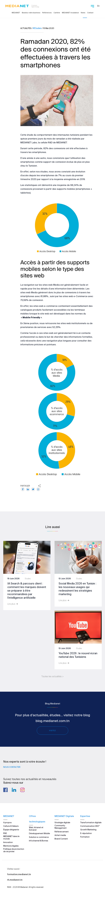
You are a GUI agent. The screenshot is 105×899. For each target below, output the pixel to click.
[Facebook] (23, 489)
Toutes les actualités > (52, 676)
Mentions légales (11, 846)
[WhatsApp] (38, 489)
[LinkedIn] (28, 489)
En (98, 6)
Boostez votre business (31, 13)
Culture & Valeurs (11, 826)
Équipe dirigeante (11, 830)
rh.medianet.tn (14, 880)
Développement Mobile (39, 833)
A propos (7, 822)
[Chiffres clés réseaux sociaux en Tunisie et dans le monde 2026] (78, 557)
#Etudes (37, 28)
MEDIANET (16, 13)
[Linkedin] (14, 790)
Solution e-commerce (39, 837)
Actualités (25, 28)
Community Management (61, 826)
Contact (90, 13)
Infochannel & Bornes (38, 841)
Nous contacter (11, 767)
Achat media (60, 835)
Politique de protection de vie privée (13, 850)
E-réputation (86, 833)
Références (47, 13)
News (83, 13)
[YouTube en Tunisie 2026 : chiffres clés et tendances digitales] (78, 627)
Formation (85, 837)
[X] (33, 489)
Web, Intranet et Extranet (36, 828)
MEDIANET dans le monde (11, 837)
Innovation (8, 842)
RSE (5, 833)
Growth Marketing (88, 830)
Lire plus (11, 604)
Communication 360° (90, 826)
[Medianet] (22, 5)
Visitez (52, 730)
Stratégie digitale (62, 822)
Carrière (57, 13)
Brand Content (61, 839)
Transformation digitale (90, 822)
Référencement (62, 832)
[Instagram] (22, 790)
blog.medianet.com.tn (53, 721)
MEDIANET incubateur (70, 13)
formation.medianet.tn (19, 874)
